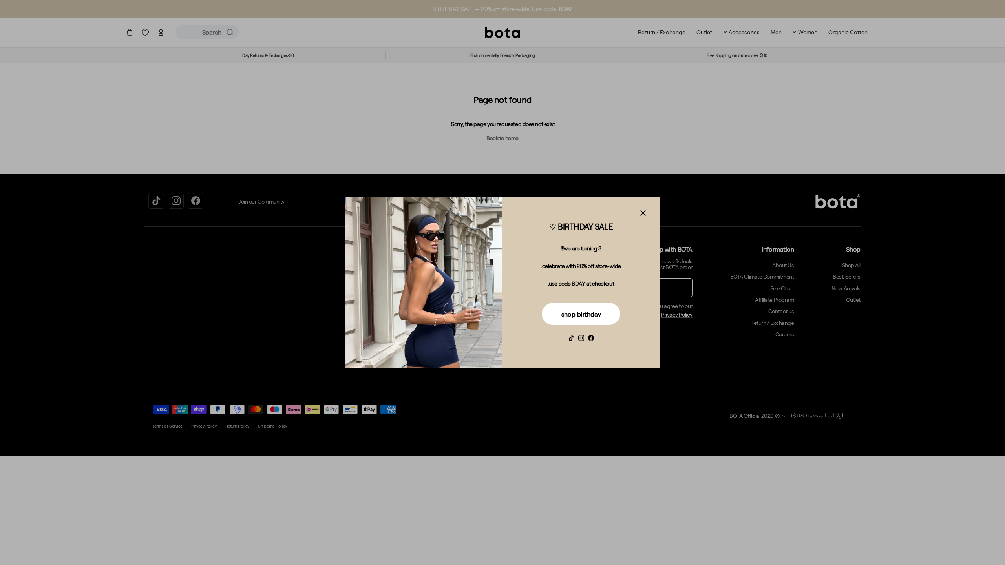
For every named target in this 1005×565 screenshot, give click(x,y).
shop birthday (581, 314)
